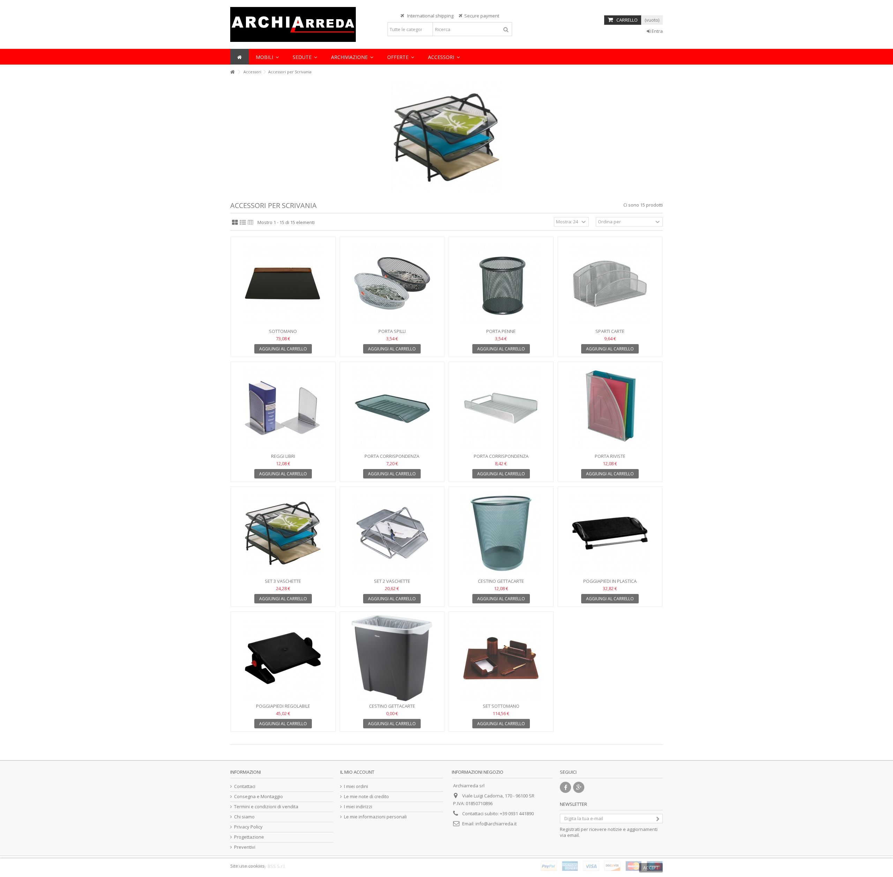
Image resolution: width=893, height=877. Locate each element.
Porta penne (501, 331)
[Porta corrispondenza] (392, 408)
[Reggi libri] (283, 408)
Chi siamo (244, 817)
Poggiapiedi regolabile (283, 706)
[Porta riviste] (610, 408)
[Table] (251, 222)
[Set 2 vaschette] (392, 533)
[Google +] (578, 787)
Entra (657, 31)
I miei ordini (356, 786)
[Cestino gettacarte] (501, 533)
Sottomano (283, 331)
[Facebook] (565, 787)
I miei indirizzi (358, 807)
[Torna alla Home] (232, 72)
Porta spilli (392, 331)
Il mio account (357, 772)
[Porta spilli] (392, 283)
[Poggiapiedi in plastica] (610, 533)
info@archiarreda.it (496, 823)
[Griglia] (235, 222)
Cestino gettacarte (501, 581)
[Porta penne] (501, 283)
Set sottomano (501, 706)
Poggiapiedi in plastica (610, 581)
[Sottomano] (283, 283)
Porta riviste (610, 456)
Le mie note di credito (366, 797)
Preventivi (244, 847)
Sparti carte (609, 331)
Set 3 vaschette (283, 581)
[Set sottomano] (501, 658)
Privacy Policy (248, 827)
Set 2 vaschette (392, 581)
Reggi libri (283, 456)
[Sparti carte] (610, 283)
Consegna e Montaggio (258, 797)
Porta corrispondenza (392, 456)
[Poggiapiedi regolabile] (283, 658)
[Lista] (243, 222)
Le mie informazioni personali (375, 817)
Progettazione (249, 837)
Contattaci (244, 786)
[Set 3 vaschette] (283, 533)
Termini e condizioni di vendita (266, 807)
